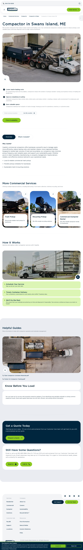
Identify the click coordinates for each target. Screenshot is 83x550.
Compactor (24, 16)
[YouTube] (79, 496)
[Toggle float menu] (80, 18)
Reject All (73, 546)
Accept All (58, 546)
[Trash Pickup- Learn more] (15, 209)
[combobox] (13, 113)
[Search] (79, 3)
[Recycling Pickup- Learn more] (43, 209)
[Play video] (78, 277)
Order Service (73, 9)
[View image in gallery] (5, 79)
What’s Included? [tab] (24, 137)
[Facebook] (74, 496)
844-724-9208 (9, 3)
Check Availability (11, 120)
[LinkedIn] (65, 496)
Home (4, 16)
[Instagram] (69, 496)
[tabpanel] (41, 155)
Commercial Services (14, 16)
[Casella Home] (12, 10)
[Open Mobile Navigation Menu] (4, 10)
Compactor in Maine (34, 16)
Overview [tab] (9, 137)
